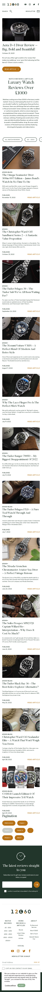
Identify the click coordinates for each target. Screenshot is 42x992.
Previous (9, 823)
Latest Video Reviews (21, 934)
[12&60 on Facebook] (38, 4)
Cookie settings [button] (10, 985)
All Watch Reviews (12, 139)
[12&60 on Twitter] (34, 4)
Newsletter (30, 11)
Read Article (10, 69)
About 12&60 (34, 930)
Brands (21, 930)
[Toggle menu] (5, 4)
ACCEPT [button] (21, 985)
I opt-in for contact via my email (18, 968)
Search (5, 11)
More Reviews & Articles (21, 923)
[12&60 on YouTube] (25, 4)
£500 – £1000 (8, 937)
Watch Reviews (8, 922)
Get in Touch (34, 934)
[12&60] (13, 4)
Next (19, 838)
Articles (21, 938)
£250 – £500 (8, 934)
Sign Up (37, 962)
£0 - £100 (30, 139)
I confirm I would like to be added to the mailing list (22, 891)
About (34, 921)
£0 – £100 (8, 927)
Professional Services (34, 926)
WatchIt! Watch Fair (34, 938)
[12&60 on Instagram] (30, 4)
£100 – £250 (8, 931)
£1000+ (8, 940)
